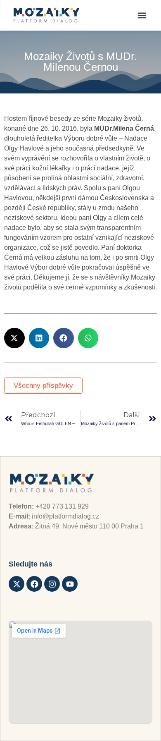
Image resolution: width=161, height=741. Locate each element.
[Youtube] (70, 584)
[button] (142, 15)
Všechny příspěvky (43, 386)
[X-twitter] (16, 584)
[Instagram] (52, 584)
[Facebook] (34, 584)
